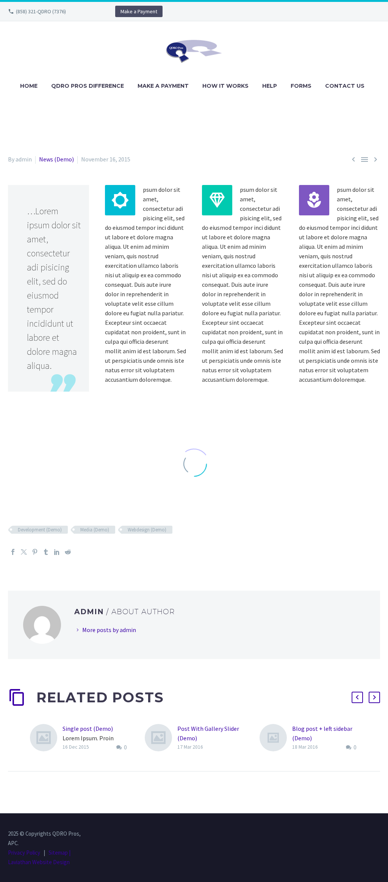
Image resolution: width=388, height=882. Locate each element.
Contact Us (345, 85)
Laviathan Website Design (39, 862)
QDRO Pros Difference (87, 85)
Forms (301, 85)
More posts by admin (109, 630)
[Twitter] (24, 552)
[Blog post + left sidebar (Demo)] (276, 738)
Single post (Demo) (88, 728)
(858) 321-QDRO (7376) (41, 11)
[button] (357, 697)
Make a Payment (138, 11)
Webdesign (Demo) (147, 529)
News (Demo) (56, 159)
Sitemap (58, 852)
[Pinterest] (35, 552)
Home (29, 85)
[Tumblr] (46, 552)
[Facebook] (13, 552)
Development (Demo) (40, 529)
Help (269, 85)
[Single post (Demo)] (46, 738)
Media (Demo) (94, 529)
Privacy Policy (24, 852)
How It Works (225, 85)
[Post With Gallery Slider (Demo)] (161, 738)
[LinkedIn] (57, 552)
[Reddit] (68, 552)
